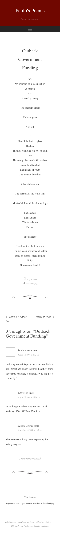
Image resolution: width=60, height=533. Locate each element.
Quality (27, 526)
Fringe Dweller (45, 316)
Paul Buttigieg (31, 283)
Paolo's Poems (30, 10)
